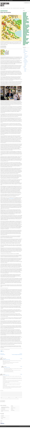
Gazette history (25, 60)
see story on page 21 (11, 198)
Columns (25, 68)
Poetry (27, 38)
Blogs (24, 52)
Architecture (24, 16)
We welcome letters (3, 409)
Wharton (27, 43)
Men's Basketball (25, 32)
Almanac (2, 418)
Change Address (12, 410)
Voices (24, 67)
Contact (5, 0)
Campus (24, 58)
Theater (24, 43)
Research (25, 66)
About (3, 0)
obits (25, 33)
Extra (25, 54)
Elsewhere (27, 21)
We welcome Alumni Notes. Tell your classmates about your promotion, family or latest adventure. (5, 407)
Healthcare (27, 27)
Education (24, 21)
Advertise (7, 0)
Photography (24, 38)
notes (23, 33)
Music (28, 32)
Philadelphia (24, 37)
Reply (21, 358)
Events (27, 22)
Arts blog (25, 53)
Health (24, 27)
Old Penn (25, 59)
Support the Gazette (11, 0)
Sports (25, 65)
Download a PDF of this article (3, 55)
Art (27, 16)
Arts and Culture (25, 51)
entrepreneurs (24, 22)
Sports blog (25, 57)
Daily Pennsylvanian (3, 417)
